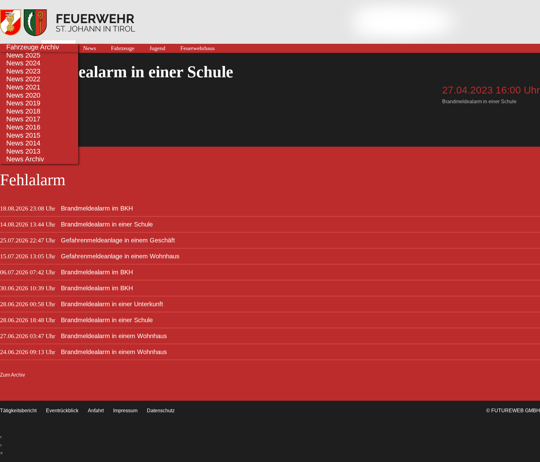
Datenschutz (161, 410)
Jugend (157, 48)
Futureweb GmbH (515, 410)
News (89, 48)
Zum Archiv (12, 375)
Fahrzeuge (122, 48)
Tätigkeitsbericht (18, 410)
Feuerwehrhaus (197, 48)
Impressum (125, 410)
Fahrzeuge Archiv (32, 47)
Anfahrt (96, 410)
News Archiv (25, 159)
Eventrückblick (62, 410)
